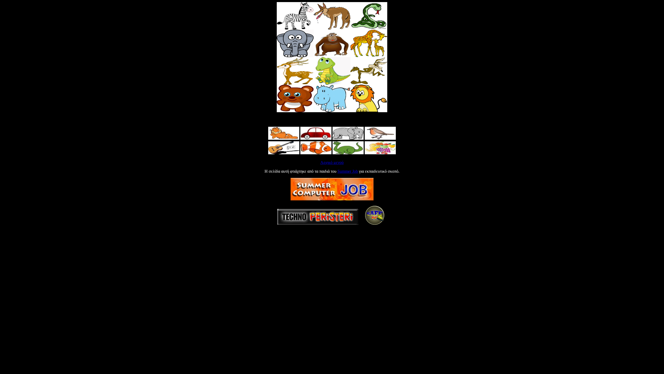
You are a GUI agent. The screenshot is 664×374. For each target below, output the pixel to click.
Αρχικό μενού (332, 162)
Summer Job (347, 171)
